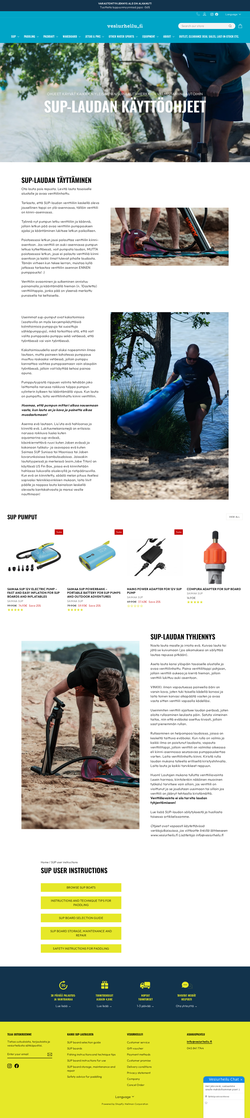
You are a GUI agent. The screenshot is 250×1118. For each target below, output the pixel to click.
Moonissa (66, 452)
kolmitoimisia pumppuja (39, 326)
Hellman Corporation (136, 1103)
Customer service (138, 1042)
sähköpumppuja (33, 331)
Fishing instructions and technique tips (91, 1054)
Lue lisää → (63, 1006)
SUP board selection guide (81, 918)
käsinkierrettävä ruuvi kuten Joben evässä (53, 442)
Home (45, 862)
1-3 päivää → (145, 1006)
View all (234, 516)
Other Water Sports (122, 36)
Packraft (49, 36)
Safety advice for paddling (84, 1076)
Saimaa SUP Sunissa (37, 452)
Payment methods (138, 1054)
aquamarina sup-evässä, (40, 437)
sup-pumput (47, 317)
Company (133, 1079)
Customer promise (139, 1060)
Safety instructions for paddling (81, 948)
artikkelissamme (176, 816)
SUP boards (74, 1048)
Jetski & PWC (93, 36)
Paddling (30, 36)
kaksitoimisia (74, 317)
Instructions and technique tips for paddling (81, 903)
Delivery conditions (139, 1066)
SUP (13, 36)
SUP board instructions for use (86, 1060)
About (167, 36)
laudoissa (200, 733)
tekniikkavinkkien (49, 480)
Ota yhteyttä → (186, 1006)
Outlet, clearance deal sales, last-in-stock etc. (209, 36)
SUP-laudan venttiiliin (60, 203)
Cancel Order (135, 1085)
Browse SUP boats (81, 887)
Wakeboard (70, 36)
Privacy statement (139, 1073)
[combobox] (203, 26)
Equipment (149, 36)
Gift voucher (135, 1048)
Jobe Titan (82, 461)
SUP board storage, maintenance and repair (81, 933)
